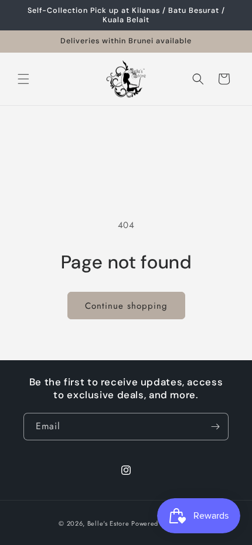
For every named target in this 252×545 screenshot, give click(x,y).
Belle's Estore (108, 523)
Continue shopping (126, 305)
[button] (23, 79)
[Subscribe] (215, 426)
